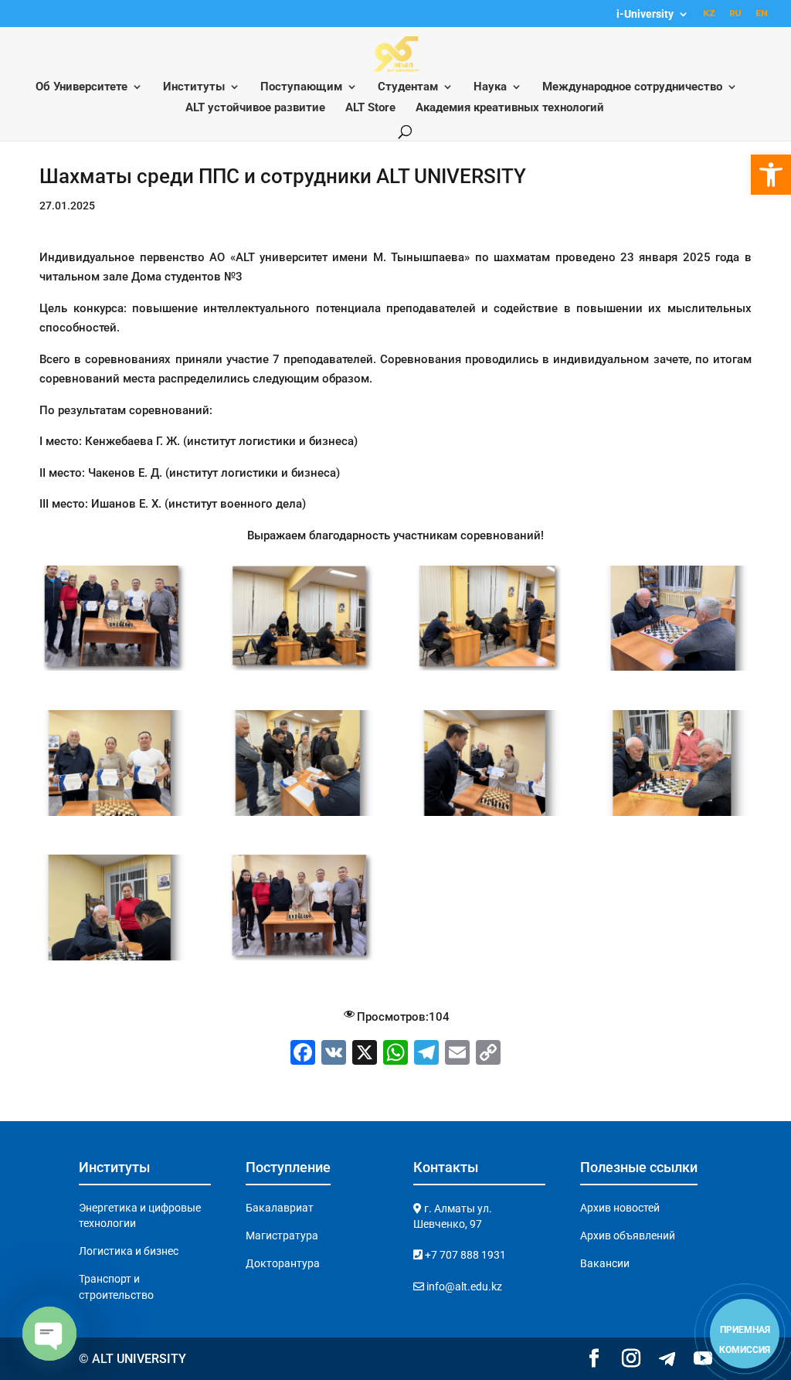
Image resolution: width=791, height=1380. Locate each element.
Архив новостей (620, 1208)
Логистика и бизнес (128, 1251)
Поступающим (301, 87)
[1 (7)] (301, 671)
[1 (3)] (677, 816)
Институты (194, 87)
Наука (490, 87)
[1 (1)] (301, 816)
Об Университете (81, 87)
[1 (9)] (677, 671)
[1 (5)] (301, 960)
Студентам (408, 87)
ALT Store (370, 108)
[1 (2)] (489, 816)
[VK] (333, 1054)
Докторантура (283, 1263)
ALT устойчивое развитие (255, 108)
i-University (645, 14)
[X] (364, 1054)
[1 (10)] (113, 816)
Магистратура (282, 1235)
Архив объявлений (627, 1235)
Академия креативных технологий (510, 108)
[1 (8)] (489, 671)
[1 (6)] (113, 671)
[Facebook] (302, 1054)
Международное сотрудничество (632, 87)
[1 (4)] (113, 960)
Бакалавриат (280, 1208)
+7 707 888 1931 (464, 1255)
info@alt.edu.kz (463, 1286)
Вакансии (605, 1263)
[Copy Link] (488, 1054)
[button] (771, 175)
